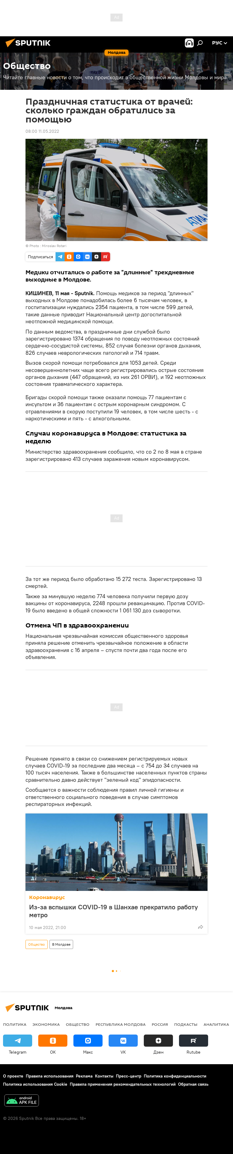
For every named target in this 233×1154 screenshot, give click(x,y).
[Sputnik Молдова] (29, 48)
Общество (36, 944)
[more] (200, 927)
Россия (160, 1024)
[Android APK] (21, 1101)
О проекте (13, 1076)
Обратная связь (193, 1084)
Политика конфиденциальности (175, 1076)
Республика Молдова (121, 1024)
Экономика (46, 1024)
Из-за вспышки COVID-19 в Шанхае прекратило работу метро (113, 911)
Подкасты (186, 1024)
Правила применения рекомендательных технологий (123, 1084)
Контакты (104, 1076)
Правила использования (49, 1076)
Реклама (84, 1076)
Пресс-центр (128, 1076)
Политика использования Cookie (35, 1084)
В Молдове (61, 944)
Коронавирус (47, 897)
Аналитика (216, 1024)
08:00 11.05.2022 (42, 131)
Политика (14, 1024)
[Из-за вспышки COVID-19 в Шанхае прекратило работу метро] (116, 852)
